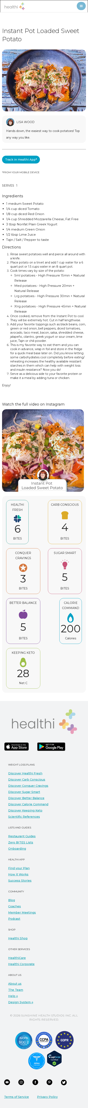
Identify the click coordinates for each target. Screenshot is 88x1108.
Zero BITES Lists (20, 842)
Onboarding (17, 848)
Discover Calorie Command (28, 804)
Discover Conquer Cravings (28, 786)
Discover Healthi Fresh (25, 773)
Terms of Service (16, 1097)
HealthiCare (17, 958)
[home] (13, 6)
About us (14, 984)
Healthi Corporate (21, 964)
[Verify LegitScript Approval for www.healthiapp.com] (54, 1058)
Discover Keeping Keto (25, 810)
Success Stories (20, 880)
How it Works (18, 874)
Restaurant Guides (22, 836)
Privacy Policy (47, 1097)
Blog (11, 900)
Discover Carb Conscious (26, 779)
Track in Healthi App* (21, 159)
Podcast (14, 919)
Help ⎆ (13, 996)
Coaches (14, 906)
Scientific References (24, 817)
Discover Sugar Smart (24, 792)
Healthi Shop (18, 938)
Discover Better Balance (26, 798)
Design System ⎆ (20, 1002)
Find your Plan (19, 868)
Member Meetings (22, 912)
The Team (15, 990)
